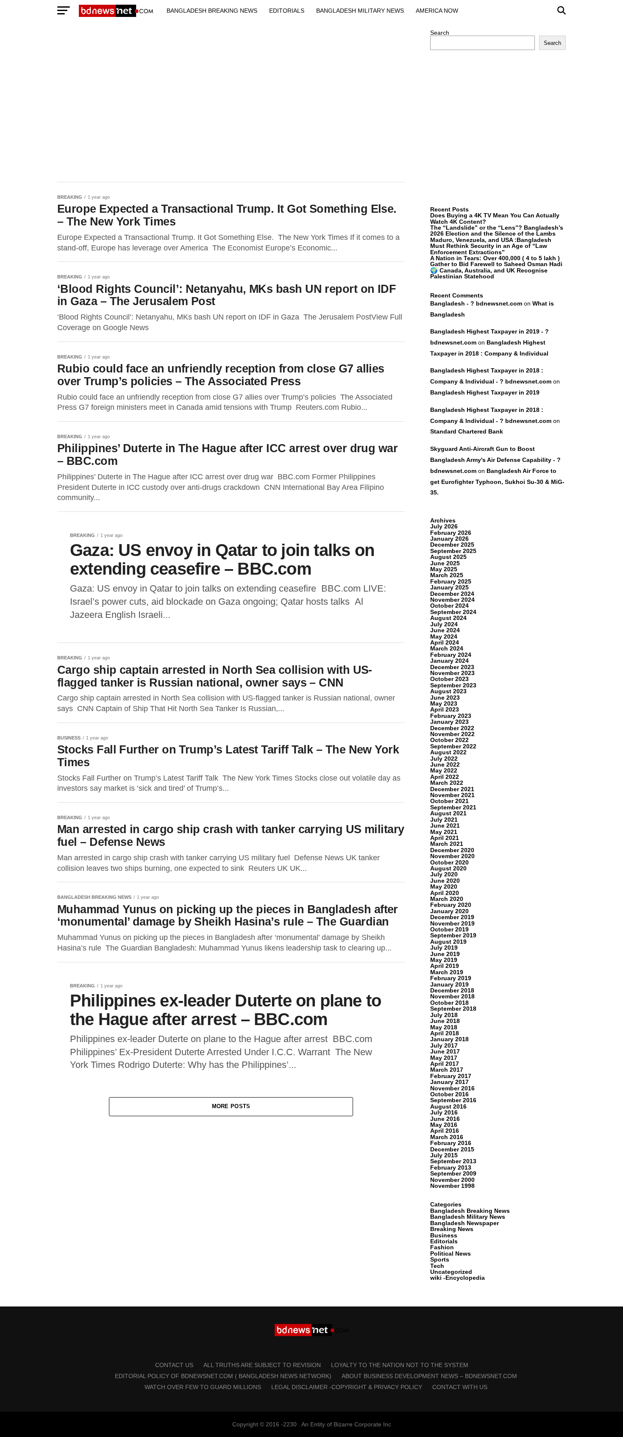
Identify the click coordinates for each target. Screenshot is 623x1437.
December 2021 (452, 789)
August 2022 (448, 752)
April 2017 (444, 1063)
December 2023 (452, 667)
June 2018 (445, 1020)
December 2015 (452, 1149)
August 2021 (448, 813)
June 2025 (445, 563)
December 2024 (452, 593)
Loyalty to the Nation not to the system (399, 1365)
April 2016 (444, 1130)
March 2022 (446, 782)
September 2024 (453, 612)
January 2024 (449, 660)
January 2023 (449, 721)
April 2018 (444, 1033)
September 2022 (453, 746)
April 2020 (444, 892)
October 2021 (449, 801)
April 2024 (444, 642)
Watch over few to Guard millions (203, 1387)
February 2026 (450, 532)
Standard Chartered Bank (466, 431)
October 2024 (449, 605)
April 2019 (444, 965)
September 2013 (453, 1161)
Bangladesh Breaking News (212, 10)
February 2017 (450, 1076)
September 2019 (453, 935)
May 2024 (443, 636)
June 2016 (445, 1118)
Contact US (174, 1365)
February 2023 (450, 715)
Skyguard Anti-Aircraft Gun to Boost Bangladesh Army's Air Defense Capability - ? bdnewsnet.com (495, 459)
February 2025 (450, 581)
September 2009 (453, 1173)
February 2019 (450, 978)
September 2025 (453, 551)
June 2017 (445, 1051)
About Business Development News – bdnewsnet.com (429, 1376)
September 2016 (453, 1100)
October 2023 (449, 678)
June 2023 (445, 697)
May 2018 (443, 1027)
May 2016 (443, 1124)
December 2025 (452, 544)
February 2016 (450, 1143)
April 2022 (444, 776)
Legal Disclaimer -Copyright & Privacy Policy (346, 1387)
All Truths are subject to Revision (262, 1365)
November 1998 (452, 1185)
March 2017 (446, 1069)
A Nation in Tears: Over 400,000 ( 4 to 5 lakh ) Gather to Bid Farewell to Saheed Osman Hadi (496, 261)
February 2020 (450, 904)
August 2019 (448, 941)
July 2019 (444, 947)
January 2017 (449, 1081)
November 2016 (452, 1088)
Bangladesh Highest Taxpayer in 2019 (485, 392)
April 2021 (444, 837)
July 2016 (444, 1112)
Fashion (442, 1247)
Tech (437, 1265)
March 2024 (446, 648)
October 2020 (449, 862)
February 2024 (450, 654)
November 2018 (452, 996)
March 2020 (446, 898)
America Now (437, 10)
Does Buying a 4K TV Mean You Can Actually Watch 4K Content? (494, 218)
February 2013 (450, 1167)
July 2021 (444, 819)
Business (443, 1235)
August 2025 (448, 556)
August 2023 (448, 691)
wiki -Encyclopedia (457, 1277)
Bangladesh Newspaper (464, 1223)
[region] (231, 101)
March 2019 (446, 972)
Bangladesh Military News (360, 10)
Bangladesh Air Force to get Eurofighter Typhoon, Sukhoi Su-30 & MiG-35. (497, 481)
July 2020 (444, 874)
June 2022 (445, 764)
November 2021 (452, 795)
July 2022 (444, 758)
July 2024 (444, 624)
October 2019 (449, 929)
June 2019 (445, 954)
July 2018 (444, 1015)
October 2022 (449, 740)
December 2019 (452, 917)
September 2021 (453, 807)
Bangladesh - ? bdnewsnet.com (476, 303)
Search (439, 32)
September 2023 (453, 685)
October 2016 (449, 1094)
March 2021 (446, 843)
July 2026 (444, 526)
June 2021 (445, 825)
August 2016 (448, 1106)
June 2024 (445, 630)
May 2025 (443, 569)
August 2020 (448, 868)
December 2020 (452, 850)
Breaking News (451, 1229)
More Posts (231, 1106)
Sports (439, 1259)
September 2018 (453, 1008)
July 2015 (444, 1155)
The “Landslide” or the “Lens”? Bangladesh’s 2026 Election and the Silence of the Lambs (496, 230)
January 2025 (449, 587)
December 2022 (452, 728)
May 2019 (443, 959)
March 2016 (446, 1137)
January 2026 (449, 538)
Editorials (286, 10)
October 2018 (449, 1002)
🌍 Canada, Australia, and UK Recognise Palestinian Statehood (489, 273)
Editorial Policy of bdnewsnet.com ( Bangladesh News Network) (223, 1376)
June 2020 (445, 880)
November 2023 (452, 673)
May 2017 (443, 1057)
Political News (450, 1253)
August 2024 (448, 617)
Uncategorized (451, 1271)
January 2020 (449, 911)
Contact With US (459, 1387)
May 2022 (443, 770)
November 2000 (452, 1179)
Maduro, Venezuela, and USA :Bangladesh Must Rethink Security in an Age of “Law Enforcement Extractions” (490, 246)
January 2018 (449, 1039)
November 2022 (452, 734)
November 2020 (452, 856)
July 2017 (444, 1045)
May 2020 (443, 886)
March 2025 (446, 575)
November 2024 (452, 599)
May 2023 (443, 703)
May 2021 (443, 831)
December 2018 (452, 990)
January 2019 (449, 984)
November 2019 (452, 923)
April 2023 (444, 709)
